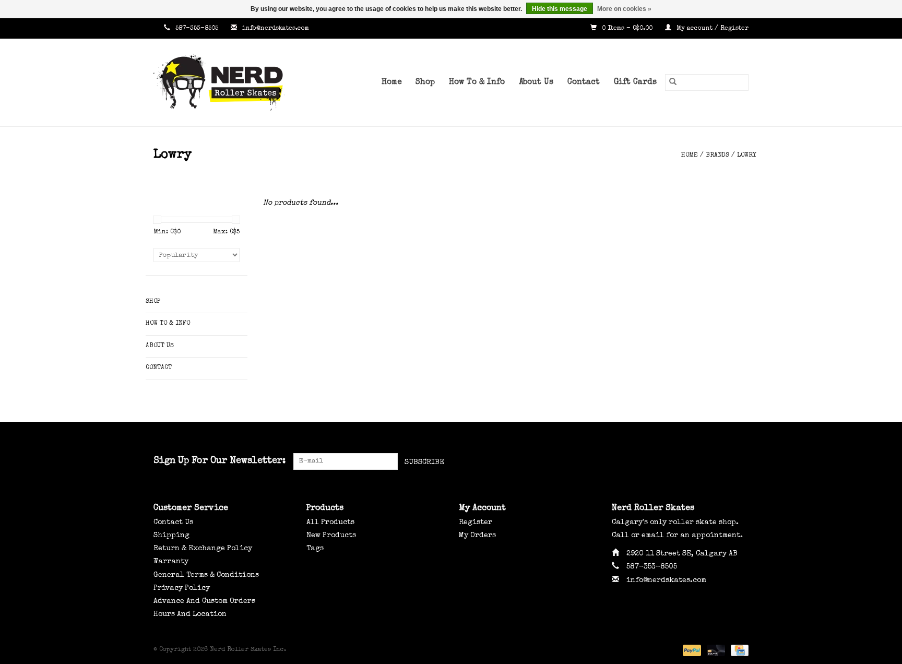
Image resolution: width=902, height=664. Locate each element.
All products (330, 522)
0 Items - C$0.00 (627, 29)
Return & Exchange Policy (202, 548)
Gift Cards (635, 82)
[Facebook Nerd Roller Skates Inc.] (702, 461)
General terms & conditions (206, 575)
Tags (315, 548)
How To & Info (477, 82)
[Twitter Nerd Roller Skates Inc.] (721, 461)
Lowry (746, 155)
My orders (477, 535)
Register (475, 522)
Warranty (170, 561)
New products (331, 535)
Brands (717, 155)
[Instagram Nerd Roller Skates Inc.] (740, 461)
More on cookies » (624, 9)
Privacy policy (181, 588)
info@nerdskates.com (275, 29)
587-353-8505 (196, 29)
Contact (583, 82)
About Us (536, 82)
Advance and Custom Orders (204, 601)
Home (391, 82)
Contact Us (173, 522)
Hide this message (559, 9)
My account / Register (711, 29)
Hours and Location (190, 614)
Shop (425, 82)
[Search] (673, 82)
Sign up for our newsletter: (219, 461)
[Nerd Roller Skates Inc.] (234, 82)
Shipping (171, 535)
